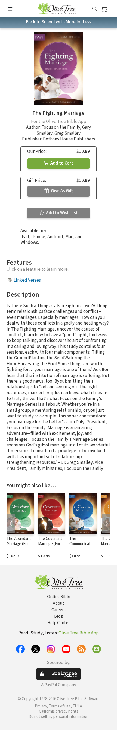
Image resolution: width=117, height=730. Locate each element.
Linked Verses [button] (27, 280)
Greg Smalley (67, 133)
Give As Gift (61, 191)
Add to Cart (61, 163)
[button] (94, 9)
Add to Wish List (61, 213)
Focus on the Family (60, 127)
